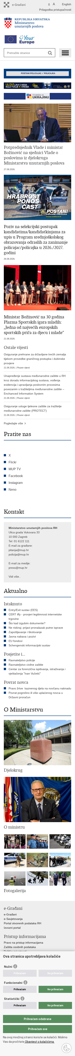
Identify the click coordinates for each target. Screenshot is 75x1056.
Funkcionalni (13, 983)
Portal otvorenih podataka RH (22, 923)
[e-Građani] (21, 4)
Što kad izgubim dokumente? (27, 623)
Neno (12, 489)
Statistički (11, 999)
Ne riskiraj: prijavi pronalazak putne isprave (36, 627)
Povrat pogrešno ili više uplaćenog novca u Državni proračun (36, 695)
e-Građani (10, 914)
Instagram (16, 482)
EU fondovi (15, 641)
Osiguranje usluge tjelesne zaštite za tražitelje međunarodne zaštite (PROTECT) (33, 410)
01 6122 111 (21, 541)
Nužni (8, 967)
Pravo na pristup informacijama (23, 942)
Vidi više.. (15, 576)
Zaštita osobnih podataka (20, 947)
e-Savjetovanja (13, 918)
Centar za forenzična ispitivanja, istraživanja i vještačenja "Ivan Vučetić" (37, 671)
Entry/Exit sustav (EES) (23, 610)
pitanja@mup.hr (19, 550)
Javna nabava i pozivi (22, 636)
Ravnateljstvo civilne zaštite (26, 664)
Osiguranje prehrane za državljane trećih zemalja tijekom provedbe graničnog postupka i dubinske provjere (35, 361)
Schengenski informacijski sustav (29, 645)
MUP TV (15, 469)
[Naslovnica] (37, 24)
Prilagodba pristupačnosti (55, 9)
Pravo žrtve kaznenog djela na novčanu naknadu (40, 688)
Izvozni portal (12, 927)
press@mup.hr (18, 567)
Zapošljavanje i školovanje (25, 632)
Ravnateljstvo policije (22, 660)
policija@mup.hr (19, 554)
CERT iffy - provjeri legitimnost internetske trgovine (35, 616)
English (66, 4)
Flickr (12, 462)
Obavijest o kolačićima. (39, 1041)
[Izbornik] (65, 52)
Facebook (16, 476)
